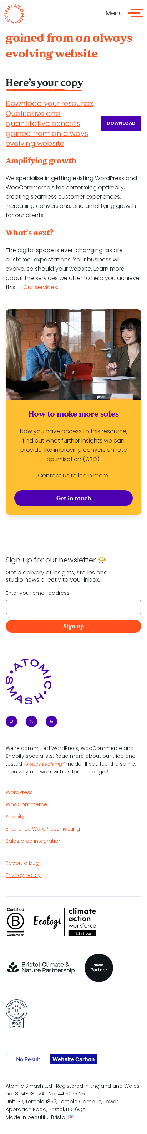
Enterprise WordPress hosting (43, 828)
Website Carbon (73, 1059)
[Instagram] (11, 721)
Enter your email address (38, 593)
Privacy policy (23, 875)
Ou (27, 287)
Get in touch (73, 498)
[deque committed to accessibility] (16, 1013)
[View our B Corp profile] (15, 922)
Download (121, 123)
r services (44, 287)
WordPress (19, 792)
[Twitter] (31, 721)
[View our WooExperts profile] (99, 968)
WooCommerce (26, 804)
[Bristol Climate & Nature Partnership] (41, 968)
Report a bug (22, 863)
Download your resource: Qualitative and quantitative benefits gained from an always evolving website (49, 123)
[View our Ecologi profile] (65, 922)
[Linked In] (51, 721)
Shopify (15, 816)
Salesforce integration (34, 840)
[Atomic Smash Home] (14, 14)
